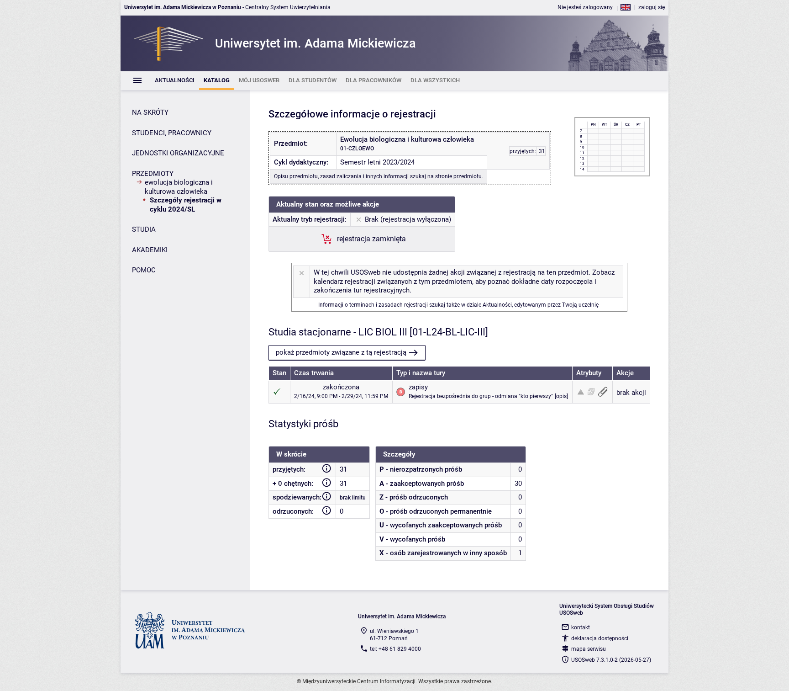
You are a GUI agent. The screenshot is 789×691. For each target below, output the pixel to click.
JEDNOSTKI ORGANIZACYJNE (178, 153)
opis (561, 396)
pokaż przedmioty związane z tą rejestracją (341, 352)
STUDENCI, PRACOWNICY (171, 133)
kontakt (580, 627)
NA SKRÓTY (150, 112)
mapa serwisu (588, 649)
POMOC (144, 270)
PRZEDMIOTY (153, 174)
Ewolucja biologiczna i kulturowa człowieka (179, 187)
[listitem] (174, 80)
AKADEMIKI (150, 250)
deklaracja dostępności (599, 638)
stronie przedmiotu (458, 176)
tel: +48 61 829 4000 (395, 649)
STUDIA (144, 229)
